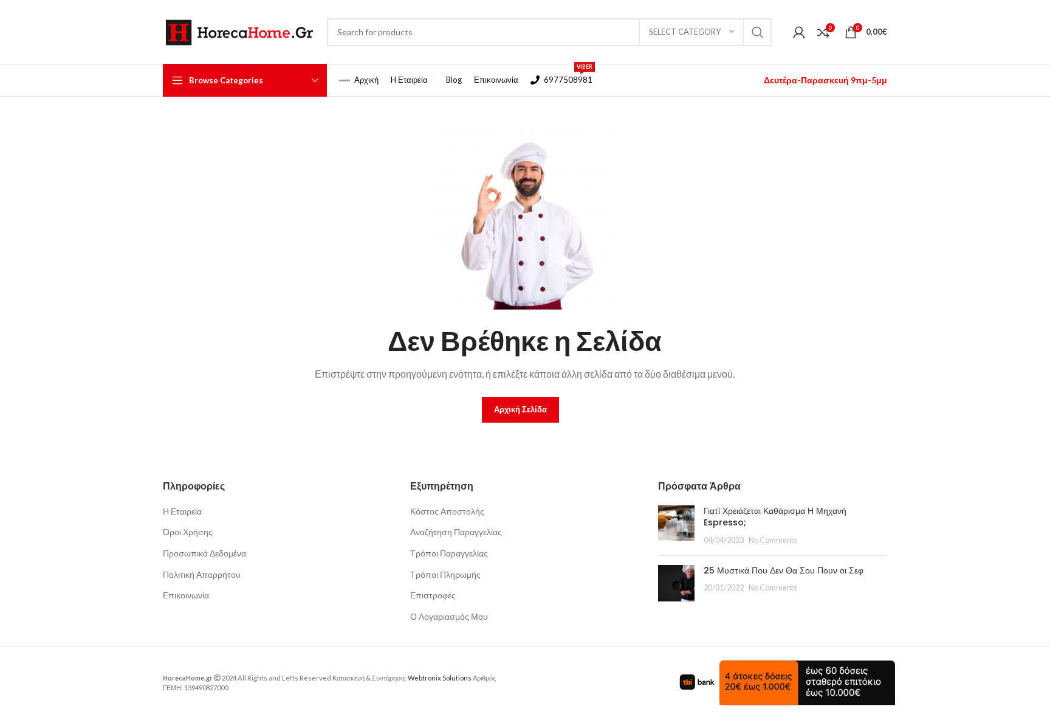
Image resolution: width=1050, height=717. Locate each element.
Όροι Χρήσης (188, 532)
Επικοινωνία (186, 595)
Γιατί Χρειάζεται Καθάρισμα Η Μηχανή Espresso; (775, 517)
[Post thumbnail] (676, 525)
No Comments (773, 540)
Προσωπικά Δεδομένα (204, 553)
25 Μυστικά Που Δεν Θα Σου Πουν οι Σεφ (783, 570)
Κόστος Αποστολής (447, 511)
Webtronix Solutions (440, 678)
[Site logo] (239, 31)
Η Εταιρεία (182, 511)
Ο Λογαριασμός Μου (449, 616)
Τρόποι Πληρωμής (445, 574)
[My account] (799, 32)
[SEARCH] (758, 32)
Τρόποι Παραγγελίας (449, 553)
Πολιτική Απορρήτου (202, 574)
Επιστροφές (433, 595)
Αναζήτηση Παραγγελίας (456, 532)
